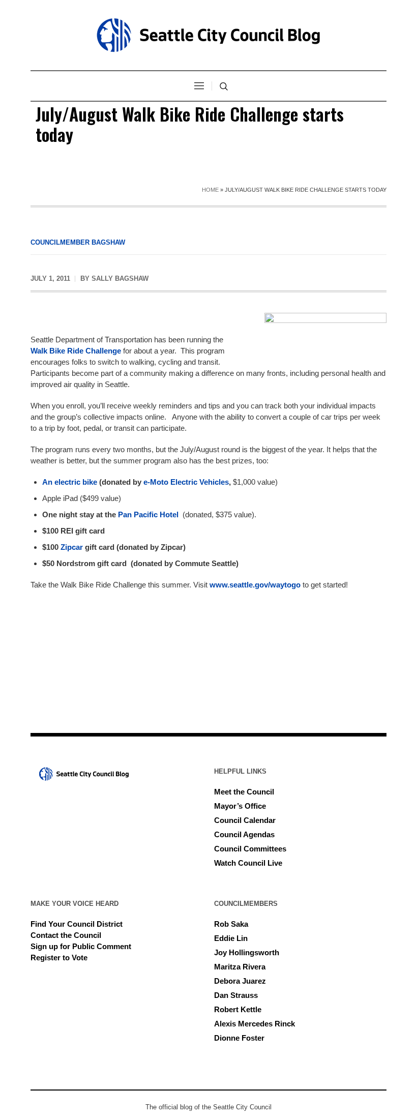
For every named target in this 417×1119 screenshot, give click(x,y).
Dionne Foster (239, 1038)
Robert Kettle (237, 1009)
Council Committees (250, 848)
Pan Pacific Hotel (148, 514)
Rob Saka (231, 924)
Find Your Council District (77, 924)
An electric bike (69, 482)
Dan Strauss (236, 995)
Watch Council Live (248, 863)
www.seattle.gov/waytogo (255, 584)
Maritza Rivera (239, 966)
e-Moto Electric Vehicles (186, 482)
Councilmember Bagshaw (78, 242)
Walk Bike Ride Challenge (76, 350)
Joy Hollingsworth (246, 952)
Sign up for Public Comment (81, 946)
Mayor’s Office (240, 806)
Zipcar (70, 547)
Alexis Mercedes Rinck (254, 1023)
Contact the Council (66, 935)
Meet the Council (244, 791)
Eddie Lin (231, 938)
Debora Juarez (240, 981)
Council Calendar (245, 820)
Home (210, 190)
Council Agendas (244, 834)
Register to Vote (59, 957)
